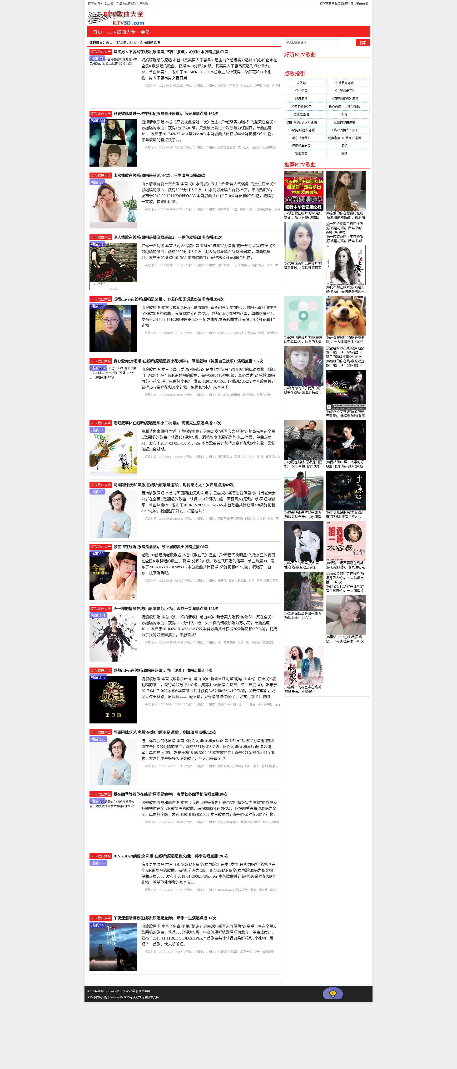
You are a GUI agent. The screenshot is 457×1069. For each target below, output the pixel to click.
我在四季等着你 (228, 822)
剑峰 (248, 766)
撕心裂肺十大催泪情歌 (348, 106)
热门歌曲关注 (359, 3)
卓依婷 (305, 83)
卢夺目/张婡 (261, 85)
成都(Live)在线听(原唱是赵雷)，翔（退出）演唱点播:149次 (163, 670)
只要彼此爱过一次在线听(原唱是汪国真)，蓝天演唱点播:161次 (166, 114)
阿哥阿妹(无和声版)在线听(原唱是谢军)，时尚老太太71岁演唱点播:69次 (174, 485)
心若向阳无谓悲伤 (244, 333)
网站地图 (144, 991)
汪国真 (255, 147)
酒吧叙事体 (225, 457)
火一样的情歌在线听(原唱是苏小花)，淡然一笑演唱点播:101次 (166, 609)
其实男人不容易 (228, 85)
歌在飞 (222, 580)
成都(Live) (224, 333)
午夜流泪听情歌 (228, 952)
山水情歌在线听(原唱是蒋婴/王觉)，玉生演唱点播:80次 (160, 175)
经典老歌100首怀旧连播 (348, 138)
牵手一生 (246, 952)
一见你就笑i (239, 265)
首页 (97, 32)
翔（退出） (240, 704)
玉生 (235, 209)
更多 (145, 32)
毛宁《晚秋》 (305, 138)
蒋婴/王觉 (246, 209)
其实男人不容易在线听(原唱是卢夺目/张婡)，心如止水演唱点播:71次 (171, 52)
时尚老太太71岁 (255, 518)
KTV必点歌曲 (133, 997)
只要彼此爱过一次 (229, 147)
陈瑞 (348, 153)
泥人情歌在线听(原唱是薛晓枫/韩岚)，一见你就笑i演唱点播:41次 (168, 237)
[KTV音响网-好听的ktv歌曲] (116, 17)
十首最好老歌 (348, 83)
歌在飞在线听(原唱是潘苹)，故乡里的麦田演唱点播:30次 (161, 547)
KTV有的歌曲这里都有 (334, 3)
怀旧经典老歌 (305, 146)
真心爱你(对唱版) (229, 395)
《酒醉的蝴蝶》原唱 (348, 98)
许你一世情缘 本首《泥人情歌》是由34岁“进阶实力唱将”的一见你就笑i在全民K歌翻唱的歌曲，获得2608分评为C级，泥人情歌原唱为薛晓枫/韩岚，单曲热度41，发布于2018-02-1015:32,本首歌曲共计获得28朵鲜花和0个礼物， (208, 252)
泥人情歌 (223, 265)
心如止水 (246, 85)
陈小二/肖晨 (255, 457)
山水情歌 (223, 209)
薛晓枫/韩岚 (256, 265)
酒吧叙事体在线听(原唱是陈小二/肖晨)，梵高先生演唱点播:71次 (167, 423)
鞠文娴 (263, 890)
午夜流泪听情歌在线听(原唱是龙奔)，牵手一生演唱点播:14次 (165, 918)
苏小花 (255, 642)
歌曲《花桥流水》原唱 (305, 122)
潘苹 (251, 580)
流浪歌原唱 (265, 704)
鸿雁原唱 (305, 98)
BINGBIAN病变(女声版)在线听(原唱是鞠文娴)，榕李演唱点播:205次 (171, 856)
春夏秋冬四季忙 (250, 822)
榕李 (254, 890)
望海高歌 (305, 153)
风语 (348, 146)
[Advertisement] (143, 1035)
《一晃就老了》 (348, 91)
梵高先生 (240, 457)
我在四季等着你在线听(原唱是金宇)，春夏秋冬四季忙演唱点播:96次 (171, 794)
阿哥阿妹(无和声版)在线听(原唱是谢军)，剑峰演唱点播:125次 (165, 732)
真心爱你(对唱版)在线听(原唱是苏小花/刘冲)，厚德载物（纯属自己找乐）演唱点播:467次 (188, 361)
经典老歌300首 (305, 106)
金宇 (265, 822)
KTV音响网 (95, 3)
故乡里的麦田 (237, 580)
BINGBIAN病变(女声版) (233, 890)
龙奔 (257, 952)
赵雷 (261, 333)
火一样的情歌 (226, 642)
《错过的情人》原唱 (348, 130)
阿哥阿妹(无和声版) (230, 518)
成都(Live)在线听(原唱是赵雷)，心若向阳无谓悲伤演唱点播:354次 (169, 299)
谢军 (270, 518)
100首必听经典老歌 (305, 130)
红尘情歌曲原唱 (348, 122)
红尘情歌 (305, 91)
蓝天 (246, 147)
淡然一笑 (243, 642)
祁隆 (348, 114)
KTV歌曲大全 (121, 32)
